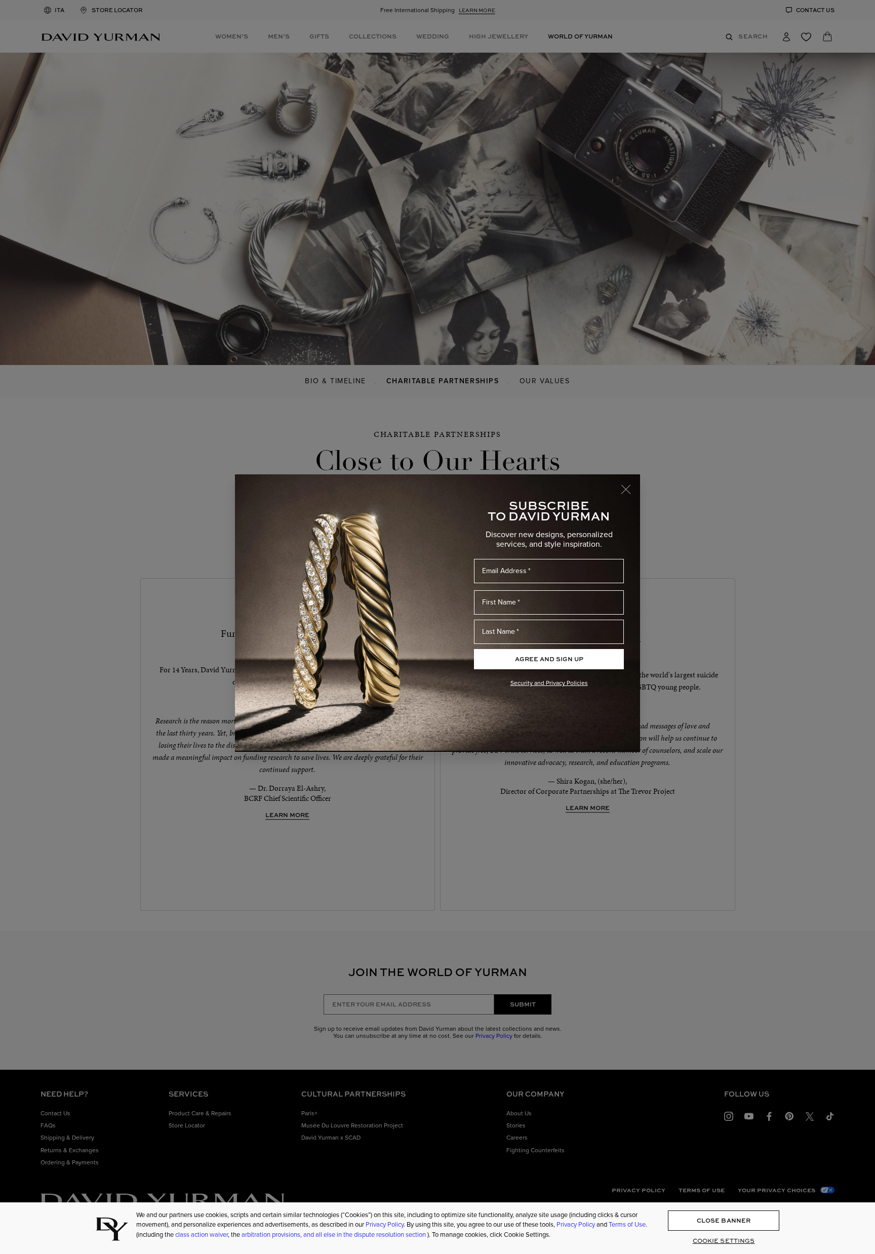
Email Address (504, 570)
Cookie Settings (724, 1240)
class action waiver (201, 1234)
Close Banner (723, 1220)
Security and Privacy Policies (549, 682)
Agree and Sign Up (549, 659)
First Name (499, 602)
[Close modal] (630, 484)
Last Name (498, 631)
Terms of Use (627, 1225)
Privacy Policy (385, 1225)
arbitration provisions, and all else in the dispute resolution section (334, 1234)
